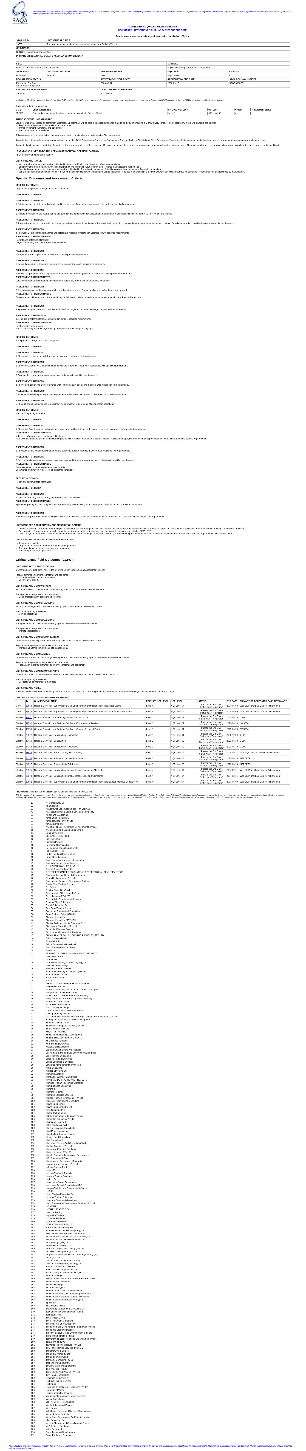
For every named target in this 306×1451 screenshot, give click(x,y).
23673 (29, 711)
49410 (29, 741)
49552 (29, 723)
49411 (29, 717)
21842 (29, 752)
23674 (29, 706)
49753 (29, 729)
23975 (29, 770)
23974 (29, 776)
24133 (29, 747)
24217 (29, 764)
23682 (29, 782)
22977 (29, 735)
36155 (29, 758)
